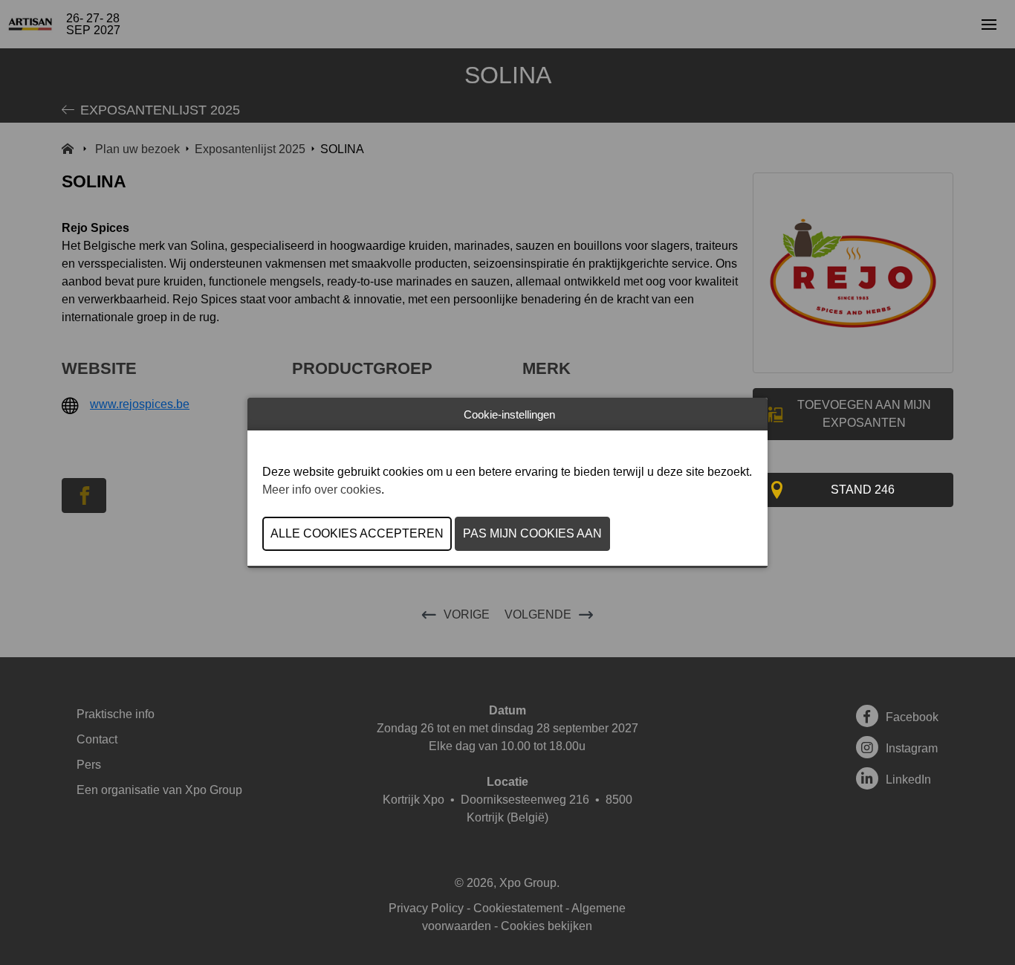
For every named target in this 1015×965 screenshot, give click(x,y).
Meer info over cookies (321, 489)
